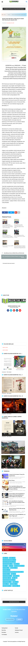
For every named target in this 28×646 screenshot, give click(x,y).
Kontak (16, 628)
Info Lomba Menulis (18, 565)
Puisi (13, 577)
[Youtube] (20, 310)
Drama (4, 565)
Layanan (17, 632)
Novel (12, 573)
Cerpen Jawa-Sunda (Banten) (8, 559)
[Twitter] (11, 310)
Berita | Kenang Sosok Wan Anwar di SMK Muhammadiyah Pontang (19, 236)
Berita (4, 557)
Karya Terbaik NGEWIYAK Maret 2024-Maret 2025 (12, 571)
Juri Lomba (5, 567)
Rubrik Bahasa (12, 583)
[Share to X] (11, 212)
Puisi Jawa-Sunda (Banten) (7, 579)
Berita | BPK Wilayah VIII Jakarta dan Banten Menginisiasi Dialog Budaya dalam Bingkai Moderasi (19, 246)
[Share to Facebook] (5, 212)
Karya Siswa (5, 569)
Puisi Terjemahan (6, 581)
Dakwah (15, 563)
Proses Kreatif (5, 577)
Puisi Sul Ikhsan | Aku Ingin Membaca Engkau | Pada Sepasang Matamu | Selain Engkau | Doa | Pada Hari (17, 495)
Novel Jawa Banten (6, 575)
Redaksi (14, 581)
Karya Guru (13, 567)
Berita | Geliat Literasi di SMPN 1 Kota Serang (8, 246)
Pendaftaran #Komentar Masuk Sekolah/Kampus (14, 8)
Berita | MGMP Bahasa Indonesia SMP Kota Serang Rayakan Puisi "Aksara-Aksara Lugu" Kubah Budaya (8, 226)
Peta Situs (4, 630)
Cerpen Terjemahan (6, 563)
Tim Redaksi (4, 634)
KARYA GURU (5, 347)
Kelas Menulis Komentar (14, 601)
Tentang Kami (4, 628)
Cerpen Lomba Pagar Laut (7, 561)
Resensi (4, 583)
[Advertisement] (14, 327)
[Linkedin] (17, 310)
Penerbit (14, 575)
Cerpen (11, 557)
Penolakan (4, 632)
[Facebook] (8, 310)
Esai (9, 565)
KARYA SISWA (5, 350)
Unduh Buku (15, 585)
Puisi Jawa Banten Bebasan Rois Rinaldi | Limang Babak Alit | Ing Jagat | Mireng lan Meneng (17, 488)
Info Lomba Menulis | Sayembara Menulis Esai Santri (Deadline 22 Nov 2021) (17, 502)
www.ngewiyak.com (14, 641)
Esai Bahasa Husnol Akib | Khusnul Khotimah (14, 253)
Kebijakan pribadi (19, 630)
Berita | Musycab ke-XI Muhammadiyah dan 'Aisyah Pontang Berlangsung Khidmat (8, 236)
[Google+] (14, 310)
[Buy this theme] (14, 529)
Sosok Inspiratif (6, 585)
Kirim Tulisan (12, 480)
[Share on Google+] (16, 212)
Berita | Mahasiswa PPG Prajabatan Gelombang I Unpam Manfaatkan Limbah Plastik (19, 226)
